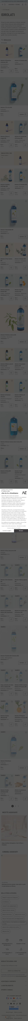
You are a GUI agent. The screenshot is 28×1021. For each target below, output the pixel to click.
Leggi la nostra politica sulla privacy (8, 526)
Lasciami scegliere (7, 530)
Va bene (21, 530)
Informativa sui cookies (21, 526)
